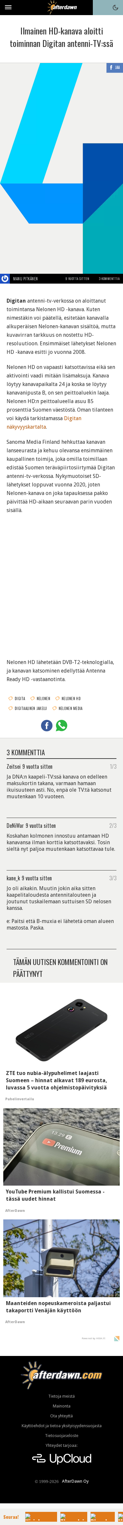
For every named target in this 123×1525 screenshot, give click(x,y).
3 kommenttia (109, 278)
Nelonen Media (71, 708)
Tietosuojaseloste (61, 1435)
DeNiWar (15, 825)
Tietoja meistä (61, 1396)
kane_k (13, 877)
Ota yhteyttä (61, 1415)
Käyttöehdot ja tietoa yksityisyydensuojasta (62, 1425)
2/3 (112, 825)
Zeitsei (14, 766)
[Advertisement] (61, 582)
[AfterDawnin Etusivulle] (61, 7)
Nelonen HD (71, 698)
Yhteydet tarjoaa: (61, 1445)
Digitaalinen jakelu (31, 708)
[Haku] (100, 7)
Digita (20, 698)
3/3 (112, 877)
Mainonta (62, 1406)
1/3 (113, 766)
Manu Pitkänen (25, 278)
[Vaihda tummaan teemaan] (115, 7)
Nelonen (43, 698)
